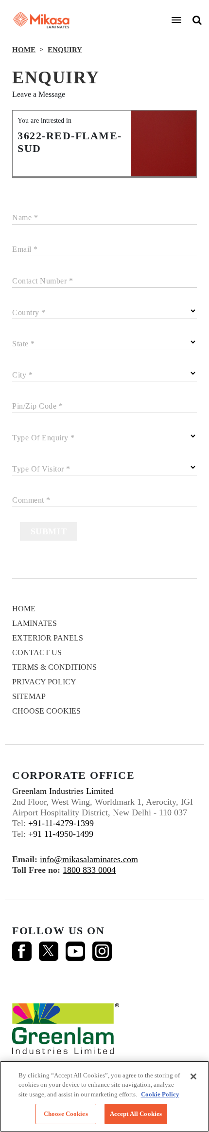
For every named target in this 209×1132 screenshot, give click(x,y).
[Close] (193, 1076)
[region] (104, 1096)
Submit (49, 531)
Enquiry (65, 50)
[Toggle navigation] (176, 20)
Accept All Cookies (136, 1113)
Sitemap (29, 696)
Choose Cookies (46, 711)
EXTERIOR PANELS (47, 638)
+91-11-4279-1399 (61, 823)
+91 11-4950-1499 (60, 834)
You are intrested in (44, 120)
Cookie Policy (160, 1094)
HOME (23, 50)
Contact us (37, 652)
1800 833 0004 (89, 870)
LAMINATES (34, 623)
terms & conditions (54, 667)
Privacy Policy (44, 682)
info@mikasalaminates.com (89, 859)
